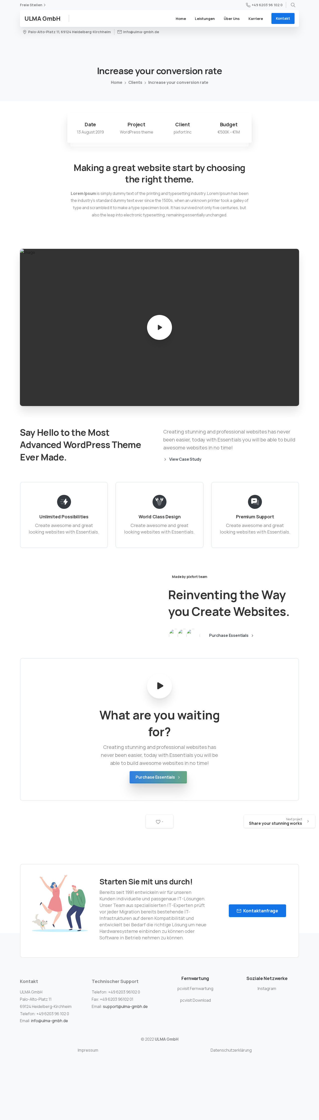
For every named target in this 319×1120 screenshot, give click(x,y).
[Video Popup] (159, 686)
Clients (135, 82)
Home (116, 82)
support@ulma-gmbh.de (125, 1006)
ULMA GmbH (42, 18)
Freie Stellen (31, 5)
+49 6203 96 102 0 (267, 4)
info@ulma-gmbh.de (49, 1020)
